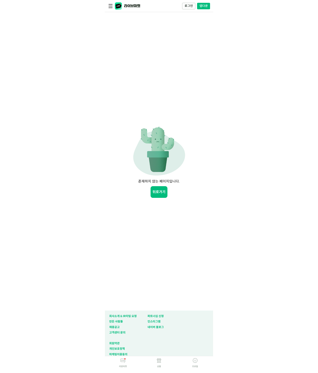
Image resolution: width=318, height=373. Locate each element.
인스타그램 (154, 321)
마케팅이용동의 (118, 354)
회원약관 (114, 343)
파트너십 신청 (156, 316)
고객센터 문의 (117, 332)
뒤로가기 (159, 192)
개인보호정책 (117, 349)
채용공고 (114, 327)
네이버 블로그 (156, 327)
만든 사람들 (116, 321)
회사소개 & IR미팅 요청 (123, 316)
